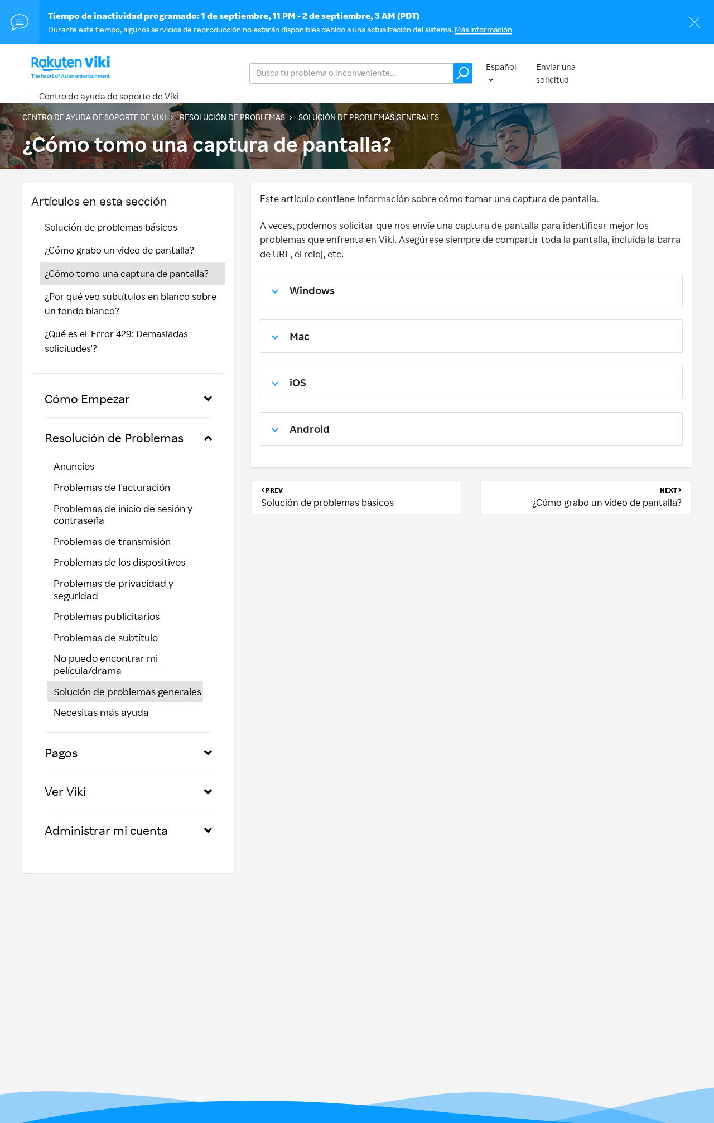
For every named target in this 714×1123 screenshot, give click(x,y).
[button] (462, 73)
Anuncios (74, 466)
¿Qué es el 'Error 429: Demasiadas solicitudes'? (116, 341)
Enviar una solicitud (556, 73)
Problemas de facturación (112, 487)
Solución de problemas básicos (111, 227)
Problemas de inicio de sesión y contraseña (123, 514)
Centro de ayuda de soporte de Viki (109, 96)
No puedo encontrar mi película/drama (106, 664)
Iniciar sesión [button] (655, 73)
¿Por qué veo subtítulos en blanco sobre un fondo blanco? (130, 303)
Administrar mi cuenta (106, 830)
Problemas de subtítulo (106, 637)
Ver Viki (65, 791)
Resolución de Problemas (232, 117)
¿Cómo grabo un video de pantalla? (119, 250)
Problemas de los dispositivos (119, 562)
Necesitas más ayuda (101, 712)
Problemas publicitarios (107, 616)
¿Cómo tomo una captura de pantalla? (127, 273)
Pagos (61, 752)
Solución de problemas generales (368, 117)
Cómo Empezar (87, 398)
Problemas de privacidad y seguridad (113, 589)
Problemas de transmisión (112, 541)
